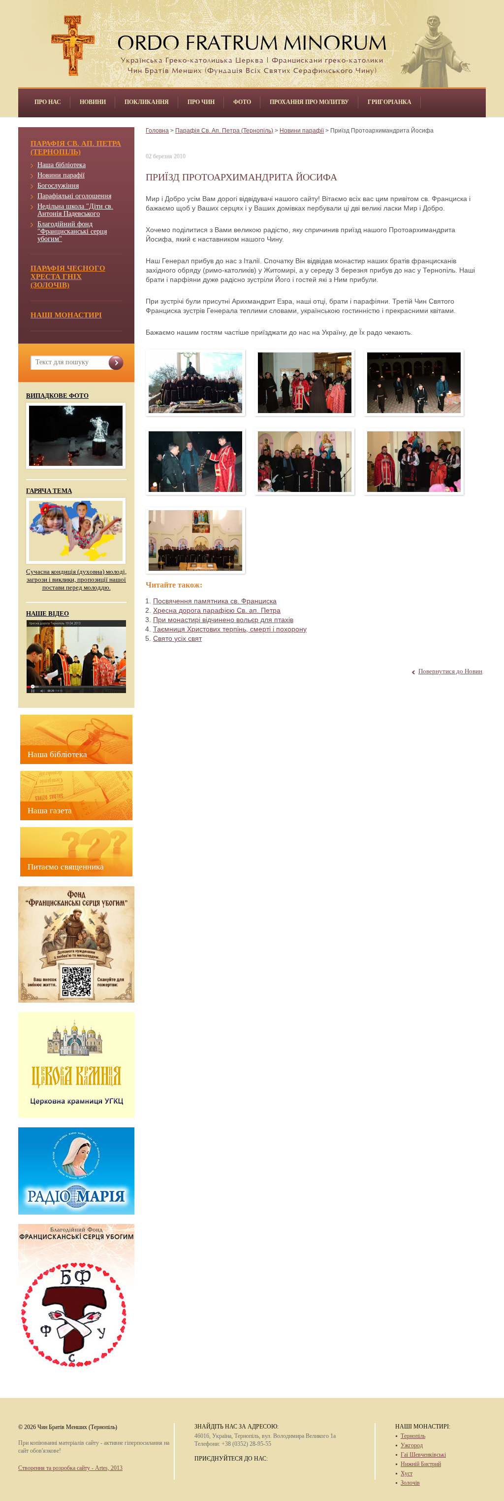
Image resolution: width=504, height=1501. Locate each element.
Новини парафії (61, 175)
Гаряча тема (49, 491)
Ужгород (412, 1445)
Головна (157, 130)
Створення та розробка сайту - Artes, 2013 (70, 1468)
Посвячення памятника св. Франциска (215, 601)
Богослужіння (58, 185)
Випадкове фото (57, 395)
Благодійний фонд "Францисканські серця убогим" (72, 231)
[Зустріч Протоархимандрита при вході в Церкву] (414, 382)
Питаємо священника (66, 867)
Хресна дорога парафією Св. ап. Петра (217, 610)
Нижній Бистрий (421, 1464)
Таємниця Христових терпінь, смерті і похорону (230, 629)
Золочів (410, 1482)
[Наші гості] (305, 461)
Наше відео (47, 613)
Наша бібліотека (61, 165)
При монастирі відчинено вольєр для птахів (223, 620)
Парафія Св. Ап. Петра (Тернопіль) (224, 130)
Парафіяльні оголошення (74, 196)
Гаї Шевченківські (423, 1454)
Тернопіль (413, 1435)
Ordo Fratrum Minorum (252, 40)
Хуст (406, 1473)
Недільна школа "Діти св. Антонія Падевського (75, 210)
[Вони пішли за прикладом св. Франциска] (196, 540)
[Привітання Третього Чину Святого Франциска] (414, 461)
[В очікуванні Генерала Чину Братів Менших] (305, 382)
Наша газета (50, 810)
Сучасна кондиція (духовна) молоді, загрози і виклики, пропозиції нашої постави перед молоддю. (76, 579)
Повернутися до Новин (450, 671)
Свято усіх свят (177, 638)
